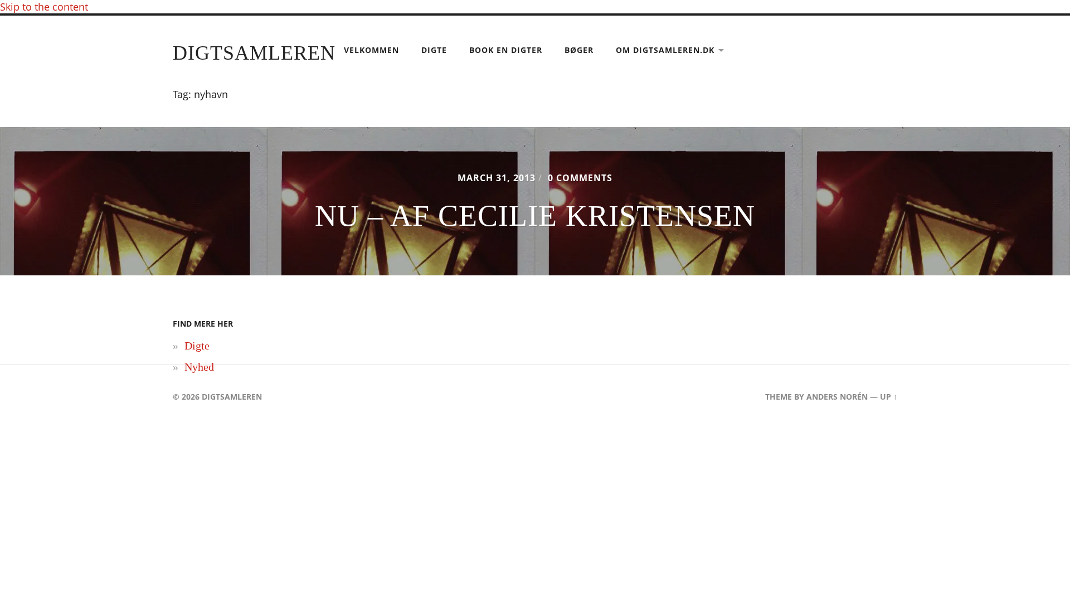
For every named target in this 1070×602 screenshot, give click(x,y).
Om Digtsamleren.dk (665, 50)
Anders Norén (837, 396)
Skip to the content (44, 6)
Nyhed (199, 367)
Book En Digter (505, 50)
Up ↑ (888, 396)
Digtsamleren (254, 53)
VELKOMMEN (371, 50)
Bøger (579, 50)
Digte (434, 50)
